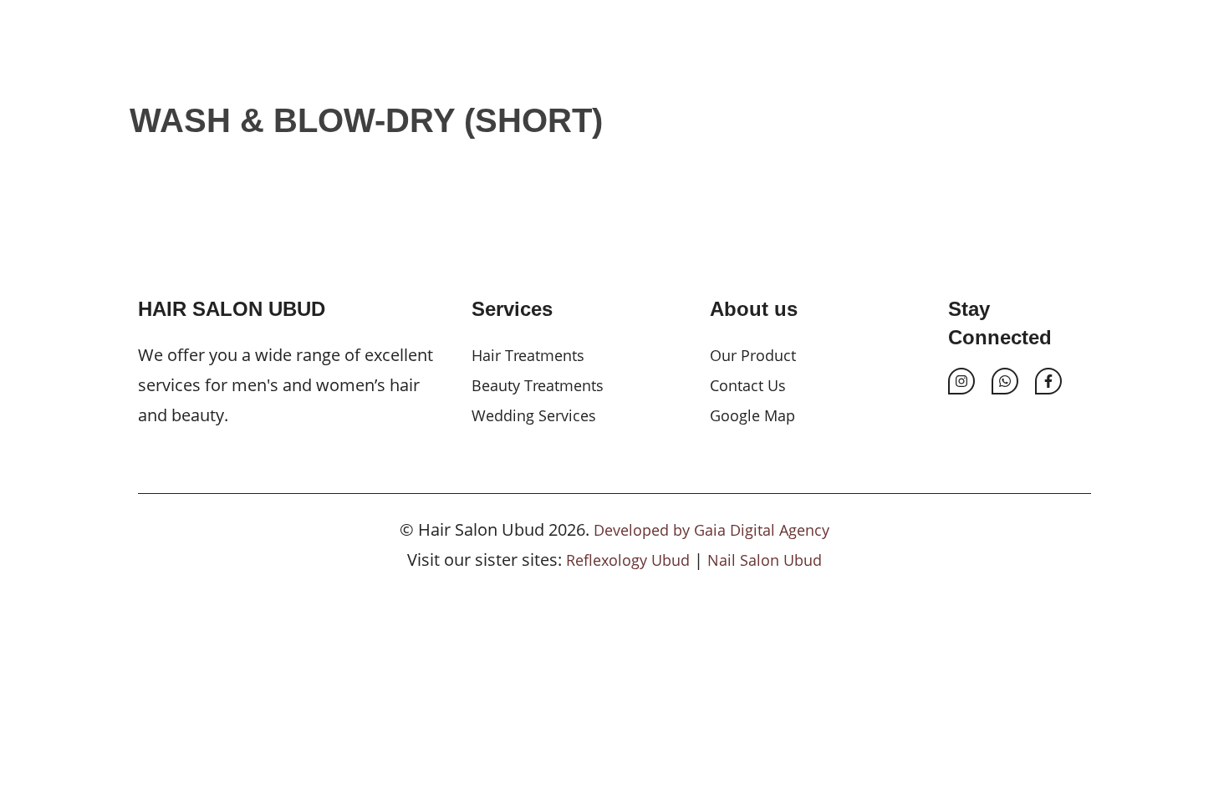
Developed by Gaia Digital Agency (711, 530)
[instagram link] (961, 381)
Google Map (752, 415)
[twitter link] (1005, 381)
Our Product (753, 355)
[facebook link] (1048, 381)
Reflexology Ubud (628, 560)
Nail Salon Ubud (764, 560)
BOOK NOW (1044, 62)
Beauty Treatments (538, 385)
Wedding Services (534, 415)
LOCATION (823, 62)
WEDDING (626, 62)
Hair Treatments (528, 355)
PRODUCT (724, 62)
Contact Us (748, 385)
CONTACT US (931, 62)
